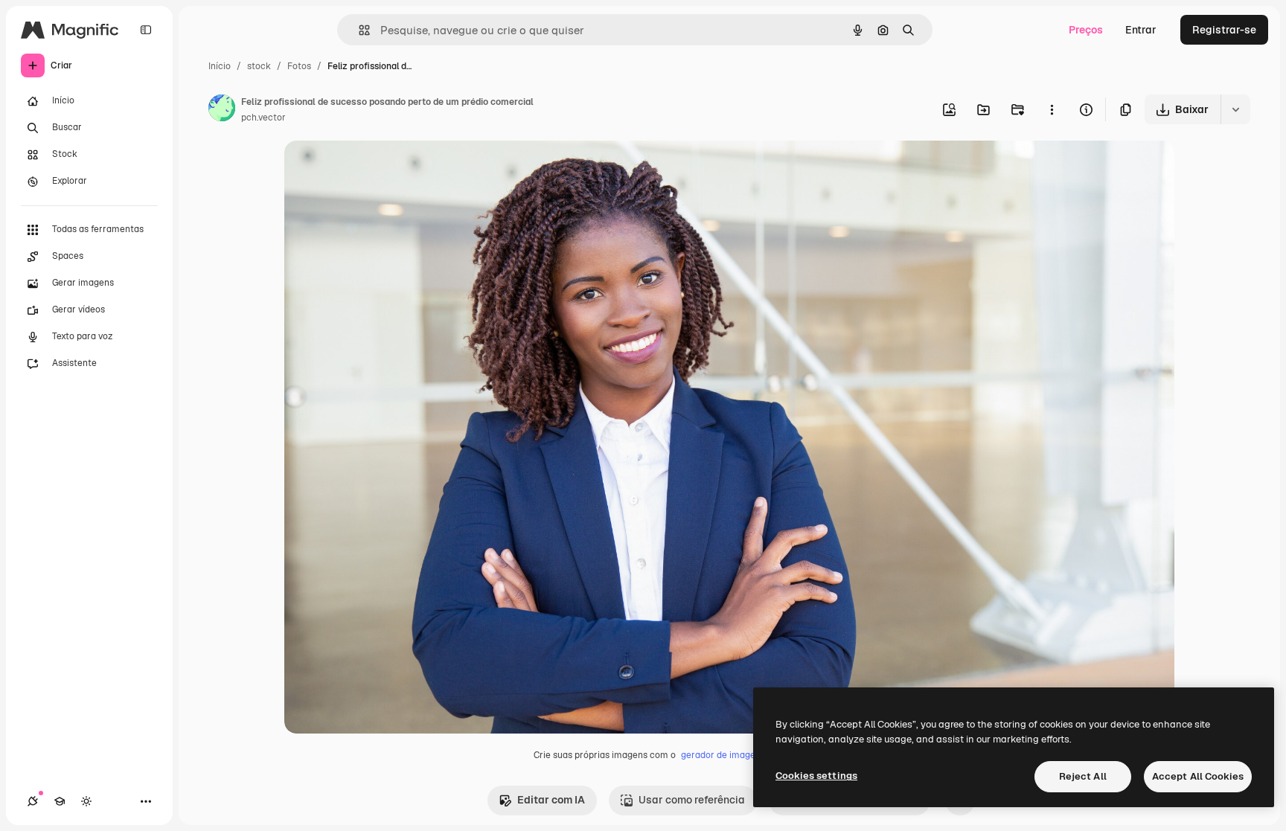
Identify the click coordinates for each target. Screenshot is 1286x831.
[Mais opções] (1051, 109)
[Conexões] (33, 801)
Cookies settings (816, 775)
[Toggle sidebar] (146, 30)
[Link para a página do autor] (221, 110)
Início (219, 66)
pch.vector (263, 117)
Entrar (1141, 29)
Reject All (1083, 776)
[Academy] (59, 801)
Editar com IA (551, 799)
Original (379, 169)
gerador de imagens (723, 755)
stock (259, 66)
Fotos (299, 66)
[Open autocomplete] (358, 30)
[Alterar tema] (86, 801)
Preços (1086, 29)
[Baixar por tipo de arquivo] (1235, 109)
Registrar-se (1224, 29)
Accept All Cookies (1198, 776)
